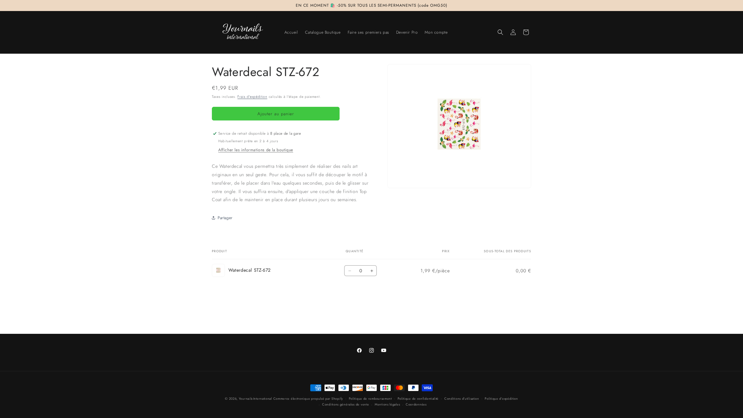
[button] (500, 32)
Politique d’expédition (501, 398)
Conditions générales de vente (345, 404)
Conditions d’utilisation (461, 398)
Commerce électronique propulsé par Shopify (308, 398)
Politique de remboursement (370, 398)
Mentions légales (387, 404)
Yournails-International (255, 398)
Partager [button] (225, 218)
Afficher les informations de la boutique (255, 150)
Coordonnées (416, 404)
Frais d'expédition (252, 96)
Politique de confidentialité (418, 398)
